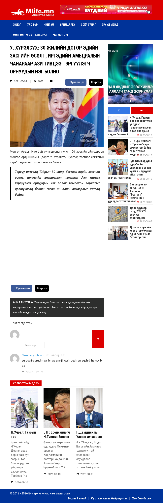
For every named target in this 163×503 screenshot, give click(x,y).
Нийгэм (49, 24)
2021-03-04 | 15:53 (55, 355)
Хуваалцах (76, 82)
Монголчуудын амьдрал (30, 34)
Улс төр (32, 24)
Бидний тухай (77, 498)
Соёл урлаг (88, 24)
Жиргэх (96, 82)
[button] (106, 11)
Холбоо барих (141, 498)
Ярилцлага (67, 24)
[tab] (119, 110)
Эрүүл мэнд (110, 24)
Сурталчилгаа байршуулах (109, 498)
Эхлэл (17, 24)
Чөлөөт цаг (61, 34)
